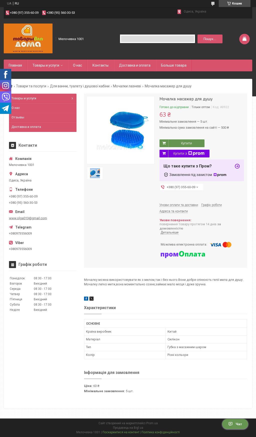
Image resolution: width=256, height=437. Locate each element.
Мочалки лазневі (127, 86)
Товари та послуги (31, 86)
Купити (186, 143)
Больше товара (173, 65)
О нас (77, 65)
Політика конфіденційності (161, 432)
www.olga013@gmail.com (28, 218)
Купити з (180, 153)
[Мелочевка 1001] (28, 39)
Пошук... (210, 39)
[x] (92, 299)
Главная (15, 65)
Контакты (100, 65)
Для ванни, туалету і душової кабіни (80, 86)
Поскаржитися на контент (120, 432)
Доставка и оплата (134, 65)
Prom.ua (152, 423)
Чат (239, 424)
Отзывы (18, 117)
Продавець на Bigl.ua (128, 427)
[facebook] (86, 299)
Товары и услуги (45, 65)
